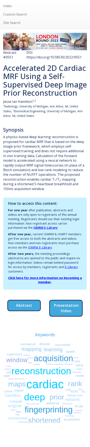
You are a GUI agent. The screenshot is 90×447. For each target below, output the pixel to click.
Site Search (12, 22)
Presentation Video (66, 308)
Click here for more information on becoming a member (45, 280)
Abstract (24, 305)
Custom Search (15, 14)
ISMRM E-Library (45, 227)
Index (7, 6)
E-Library (71, 267)
